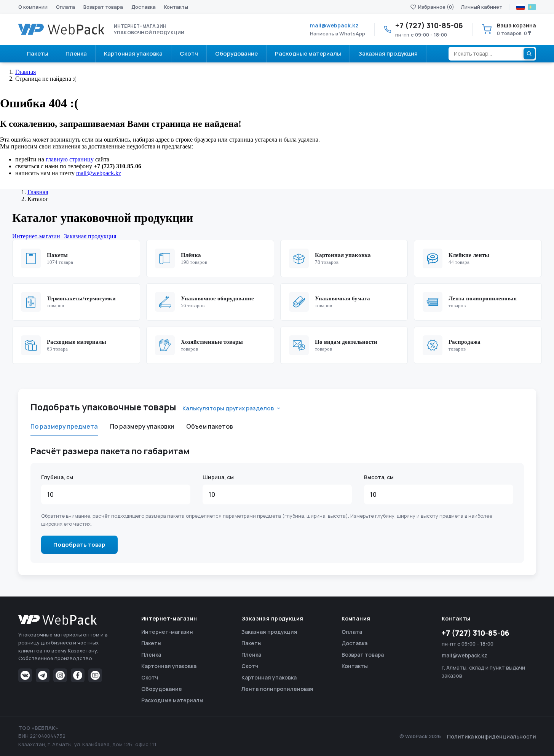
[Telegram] (42, 675)
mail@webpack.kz (334, 25)
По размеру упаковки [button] (142, 426)
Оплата (65, 6)
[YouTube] (95, 675)
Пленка (151, 654)
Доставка (143, 6)
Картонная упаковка (168, 666)
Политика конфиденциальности (491, 736)
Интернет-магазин (167, 631)
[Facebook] (78, 675)
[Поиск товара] (529, 53)
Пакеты (151, 643)
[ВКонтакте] (25, 675)
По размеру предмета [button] (64, 426)
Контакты (176, 6)
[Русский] (520, 7)
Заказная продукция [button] (90, 236)
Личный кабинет (481, 6)
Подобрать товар (79, 545)
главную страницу (70, 159)
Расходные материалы (172, 700)
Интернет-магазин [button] (36, 236)
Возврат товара (103, 6)
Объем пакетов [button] (209, 426)
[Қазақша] (532, 7)
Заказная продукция (269, 631)
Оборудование (161, 688)
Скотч (149, 677)
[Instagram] (60, 675)
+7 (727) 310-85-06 (475, 633)
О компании (33, 6)
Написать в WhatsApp (337, 33)
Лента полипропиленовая (277, 688)
